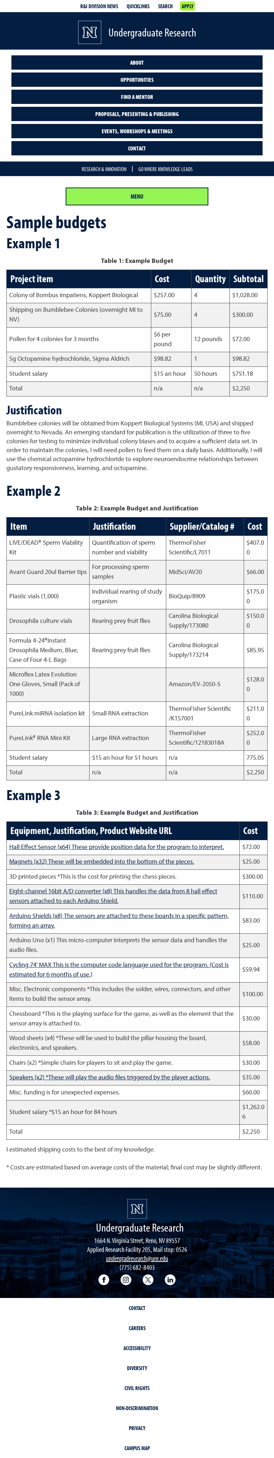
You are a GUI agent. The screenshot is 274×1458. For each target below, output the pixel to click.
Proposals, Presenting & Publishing (137, 114)
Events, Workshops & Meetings (137, 131)
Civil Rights (137, 1388)
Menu (137, 196)
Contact (137, 148)
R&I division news (99, 6)
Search (165, 6)
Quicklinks (138, 6)
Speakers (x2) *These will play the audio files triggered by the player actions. (109, 1077)
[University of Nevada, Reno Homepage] (137, 1209)
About (137, 62)
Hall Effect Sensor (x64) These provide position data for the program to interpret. (116, 847)
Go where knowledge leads (165, 169)
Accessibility (137, 1348)
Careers (137, 1328)
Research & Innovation (104, 169)
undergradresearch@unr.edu (137, 1258)
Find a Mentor (137, 96)
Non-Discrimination (137, 1408)
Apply (187, 6)
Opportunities (137, 79)
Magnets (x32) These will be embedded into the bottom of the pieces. (101, 862)
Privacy (137, 1428)
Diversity (137, 1368)
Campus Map (137, 1448)
